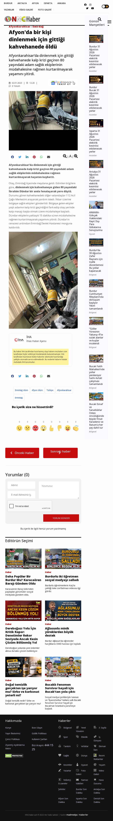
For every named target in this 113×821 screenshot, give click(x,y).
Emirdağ (19, 397)
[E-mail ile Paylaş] (48, 157)
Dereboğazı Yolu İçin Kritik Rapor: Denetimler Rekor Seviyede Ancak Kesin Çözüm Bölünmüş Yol (21, 635)
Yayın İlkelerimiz (12, 733)
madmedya (71, 814)
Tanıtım (67, 746)
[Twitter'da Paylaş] (20, 157)
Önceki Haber (24, 453)
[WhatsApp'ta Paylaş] (41, 157)
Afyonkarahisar (64, 390)
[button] (108, 24)
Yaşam (102, 764)
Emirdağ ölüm (21, 390)
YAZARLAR (9, 10)
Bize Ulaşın (37, 727)
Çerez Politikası (12, 739)
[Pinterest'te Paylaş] (34, 157)
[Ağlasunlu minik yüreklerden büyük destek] (63, 610)
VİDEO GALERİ (26, 10)
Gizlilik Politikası (39, 733)
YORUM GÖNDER (61, 518)
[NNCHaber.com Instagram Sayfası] (90, 4)
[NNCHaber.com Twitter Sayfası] (87, 8)
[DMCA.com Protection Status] (14, 755)
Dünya (84, 755)
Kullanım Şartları (39, 739)
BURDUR (8, 3)
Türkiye (49, 390)
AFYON (35, 3)
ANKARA (61, 3)
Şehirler (61, 789)
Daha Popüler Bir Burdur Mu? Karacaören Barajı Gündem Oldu (23, 580)
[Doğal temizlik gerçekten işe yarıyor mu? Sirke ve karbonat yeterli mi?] (23, 666)
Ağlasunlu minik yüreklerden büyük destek (59, 632)
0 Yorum (15, 86)
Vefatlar (84, 746)
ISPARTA (48, 3)
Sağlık (66, 755)
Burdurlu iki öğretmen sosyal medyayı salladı (62, 578)
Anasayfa (12, 19)
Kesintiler (67, 764)
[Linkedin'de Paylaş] (27, 157)
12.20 (32, 82)
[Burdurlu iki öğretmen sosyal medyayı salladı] (63, 558)
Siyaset (84, 764)
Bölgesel (67, 727)
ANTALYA (22, 3)
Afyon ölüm (37, 390)
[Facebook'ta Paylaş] (12, 157)
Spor (65, 737)
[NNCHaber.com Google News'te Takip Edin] (63, 83)
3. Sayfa (24, 19)
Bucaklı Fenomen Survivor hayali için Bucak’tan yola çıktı (60, 688)
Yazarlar (67, 770)
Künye (8, 727)
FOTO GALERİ (44, 10)
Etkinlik (84, 737)
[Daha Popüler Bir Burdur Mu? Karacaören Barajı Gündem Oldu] (23, 558)
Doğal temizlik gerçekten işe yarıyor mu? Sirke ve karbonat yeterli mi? (22, 690)
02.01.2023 (16, 82)
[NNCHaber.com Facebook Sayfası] (85, 4)
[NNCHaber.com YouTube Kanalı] (92, 8)
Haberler (83, 814)
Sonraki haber (60, 451)
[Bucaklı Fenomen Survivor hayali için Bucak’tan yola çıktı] (63, 666)
